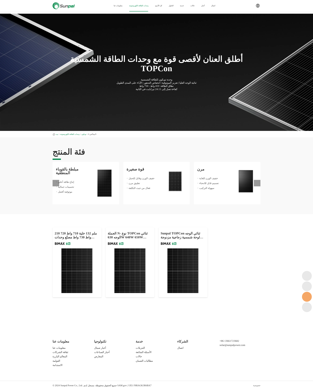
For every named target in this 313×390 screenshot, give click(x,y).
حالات (192, 6)
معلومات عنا (59, 347)
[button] (56, 183)
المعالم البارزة (60, 356)
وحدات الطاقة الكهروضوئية (138, 6)
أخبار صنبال (100, 347)
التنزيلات (140, 347)
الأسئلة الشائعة (143, 352)
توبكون (83, 134)
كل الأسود (158, 6)
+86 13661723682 (229, 340)
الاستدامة (57, 365)
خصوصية (256, 385)
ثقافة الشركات (60, 352)
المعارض (98, 356)
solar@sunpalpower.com (232, 345)
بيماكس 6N (92, 134)
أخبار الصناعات (102, 352)
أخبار (203, 6)
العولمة (56, 360)
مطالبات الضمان (144, 360)
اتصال (213, 6)
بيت (57, 134)
